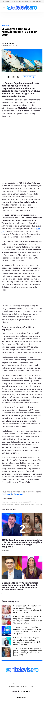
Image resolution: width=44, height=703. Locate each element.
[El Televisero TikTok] (29, 691)
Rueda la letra (36, 1)
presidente (5, 504)
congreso (5, 502)
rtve (16, 504)
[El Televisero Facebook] (18, 691)
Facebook (6, 494)
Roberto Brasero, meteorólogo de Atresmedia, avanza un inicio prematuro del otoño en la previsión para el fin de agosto (27, 641)
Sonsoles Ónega (15, 1)
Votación (39, 504)
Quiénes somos (24, 686)
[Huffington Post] (21, 697)
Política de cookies (13, 686)
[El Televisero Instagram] (24, 691)
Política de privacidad (17, 684)
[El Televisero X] (21, 691)
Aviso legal (7, 684)
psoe (12, 504)
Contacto (32, 686)
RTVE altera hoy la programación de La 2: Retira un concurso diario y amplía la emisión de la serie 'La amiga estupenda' (22, 543)
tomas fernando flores (26, 504)
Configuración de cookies (32, 684)
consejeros (13, 502)
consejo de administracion (27, 502)
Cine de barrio (26, 1)
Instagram (18, 494)
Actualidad (5, 25)
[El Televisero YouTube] (27, 691)
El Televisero (9, 43)
